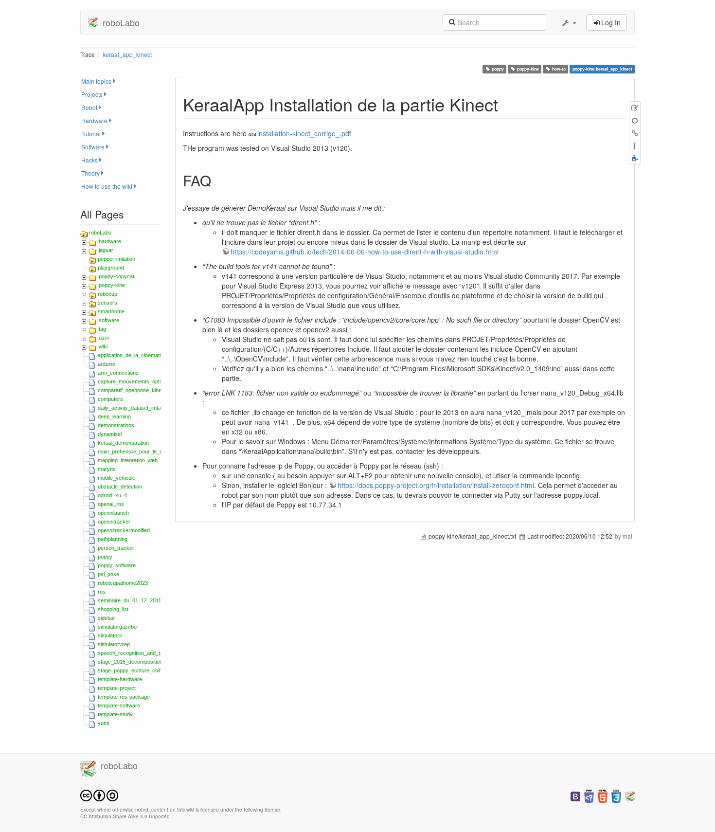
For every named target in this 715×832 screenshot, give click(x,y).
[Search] (452, 21)
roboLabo (100, 232)
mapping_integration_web (128, 460)
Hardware (94, 120)
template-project (117, 688)
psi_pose (108, 574)
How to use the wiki (106, 186)
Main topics (96, 81)
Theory (90, 173)
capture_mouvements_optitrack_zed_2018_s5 (153, 381)
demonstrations (116, 425)
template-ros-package (124, 697)
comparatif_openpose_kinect (132, 390)
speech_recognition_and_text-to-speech (145, 653)
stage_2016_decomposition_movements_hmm (153, 662)
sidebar (106, 618)
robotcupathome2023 (123, 583)
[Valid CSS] (616, 795)
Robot (89, 107)
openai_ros (111, 504)
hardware (110, 241)
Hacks (89, 160)
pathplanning (112, 539)
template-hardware (120, 679)
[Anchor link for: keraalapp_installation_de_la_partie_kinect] (507, 103)
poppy (498, 69)
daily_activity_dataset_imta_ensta (137, 408)
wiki (103, 346)
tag (102, 329)
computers (110, 399)
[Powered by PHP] (589, 795)
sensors (107, 303)
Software (93, 147)
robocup (107, 294)
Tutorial (91, 133)
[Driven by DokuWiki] (630, 795)
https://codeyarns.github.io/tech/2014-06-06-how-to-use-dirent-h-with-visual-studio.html (365, 251)
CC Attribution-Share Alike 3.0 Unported (125, 816)
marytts (107, 469)
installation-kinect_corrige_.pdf (304, 133)
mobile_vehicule (116, 478)
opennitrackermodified (124, 530)
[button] (569, 22)
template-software (119, 705)
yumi (103, 723)
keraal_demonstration (123, 443)
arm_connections (118, 373)
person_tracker (116, 548)
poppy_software (117, 565)
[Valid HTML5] (603, 795)
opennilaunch (113, 513)
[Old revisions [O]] (634, 120)
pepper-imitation (116, 259)
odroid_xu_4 (112, 495)
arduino (106, 364)
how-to (559, 69)
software (109, 320)
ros (102, 592)
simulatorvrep (114, 644)
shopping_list (113, 609)
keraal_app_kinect (127, 54)
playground (111, 268)
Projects (92, 94)
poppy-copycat (116, 276)
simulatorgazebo (117, 627)
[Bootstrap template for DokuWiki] (575, 795)
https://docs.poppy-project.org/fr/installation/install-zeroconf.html (436, 485)
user (104, 338)
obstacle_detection (120, 486)
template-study (115, 714)
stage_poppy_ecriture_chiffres (134, 670)
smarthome (111, 311)
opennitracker (114, 522)
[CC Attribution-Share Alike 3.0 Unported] (99, 794)
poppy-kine (528, 69)
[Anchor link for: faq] (218, 180)
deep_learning (114, 416)
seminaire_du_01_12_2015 (129, 600)
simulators (110, 635)
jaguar (106, 250)
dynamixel (110, 434)
